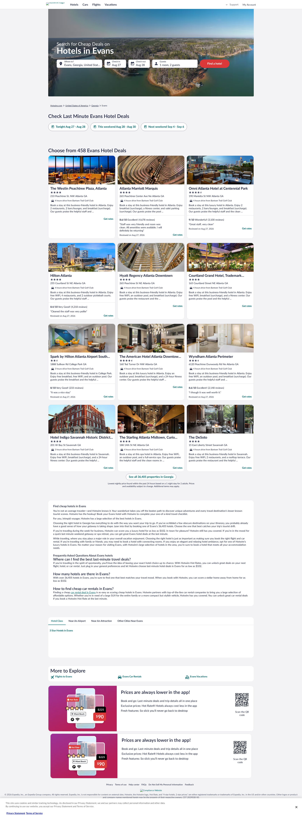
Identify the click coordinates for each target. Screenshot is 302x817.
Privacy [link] (109, 784)
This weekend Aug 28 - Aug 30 (117, 126)
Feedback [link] (189, 784)
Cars (85, 4)
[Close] (296, 807)
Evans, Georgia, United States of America (83, 65)
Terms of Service (34, 813)
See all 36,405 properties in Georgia (151, 477)
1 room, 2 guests (170, 65)
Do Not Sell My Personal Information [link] (166, 784)
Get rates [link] (108, 219)
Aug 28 (140, 65)
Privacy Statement (15, 813)
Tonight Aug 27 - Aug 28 (70, 126)
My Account (249, 5)
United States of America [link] (76, 106)
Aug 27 (116, 65)
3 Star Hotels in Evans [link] (61, 630)
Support (234, 4)
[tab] (57, 621)
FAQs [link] (143, 784)
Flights (96, 4)
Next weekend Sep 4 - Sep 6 (166, 126)
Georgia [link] (95, 106)
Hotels (74, 4)
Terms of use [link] (121, 784)
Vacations (111, 4)
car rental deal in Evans (83, 592)
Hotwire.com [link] (56, 106)
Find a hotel (214, 63)
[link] (83, 677)
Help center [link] (134, 784)
